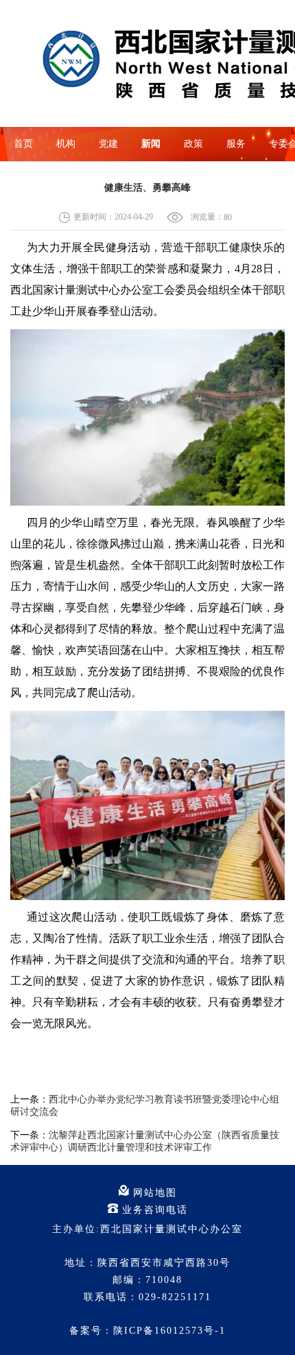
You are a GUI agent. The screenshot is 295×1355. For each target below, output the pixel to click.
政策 (193, 144)
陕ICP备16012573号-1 (169, 1330)
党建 (108, 144)
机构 (65, 144)
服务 (236, 144)
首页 (23, 144)
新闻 (151, 144)
